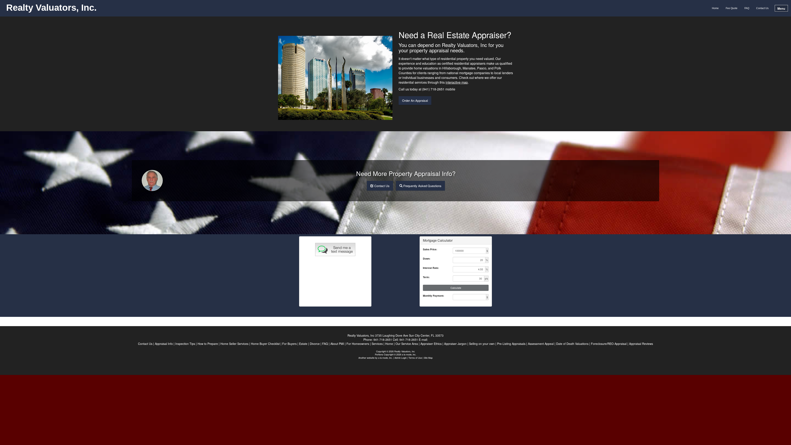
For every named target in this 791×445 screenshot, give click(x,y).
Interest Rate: (431, 268)
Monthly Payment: (433, 295)
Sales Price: (430, 249)
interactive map (457, 82)
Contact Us (762, 8)
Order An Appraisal (415, 100)
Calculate (455, 287)
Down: (426, 258)
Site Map (428, 357)
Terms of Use (415, 357)
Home (715, 8)
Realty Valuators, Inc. (51, 8)
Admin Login (400, 357)
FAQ (746, 8)
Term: (426, 277)
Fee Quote (731, 8)
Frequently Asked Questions (422, 186)
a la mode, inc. (385, 357)
